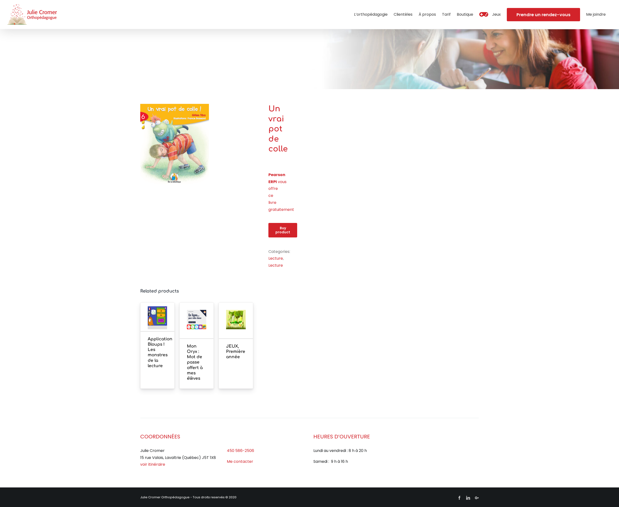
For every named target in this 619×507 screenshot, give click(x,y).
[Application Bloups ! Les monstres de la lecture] (157, 323)
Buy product (282, 230)
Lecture (275, 258)
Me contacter (240, 461)
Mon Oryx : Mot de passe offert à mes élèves (195, 362)
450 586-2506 (240, 450)
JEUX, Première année (235, 351)
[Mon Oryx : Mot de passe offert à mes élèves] (196, 327)
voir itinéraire (152, 464)
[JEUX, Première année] (235, 327)
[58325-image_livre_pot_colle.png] (200, 144)
